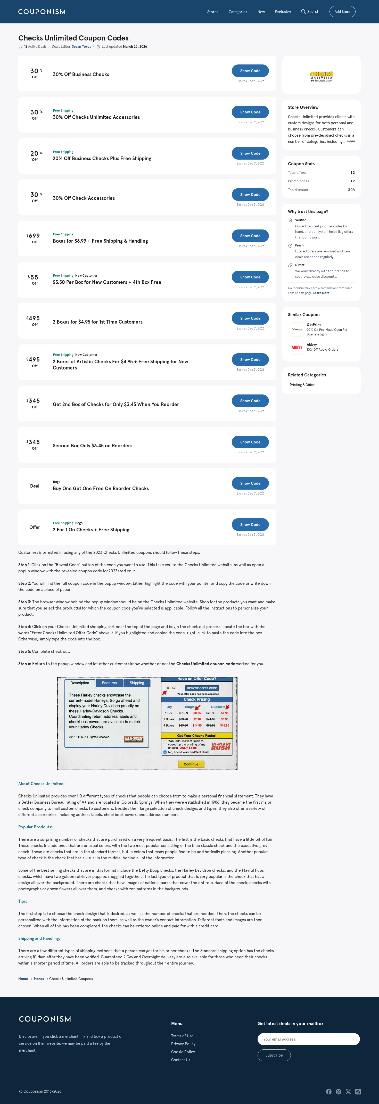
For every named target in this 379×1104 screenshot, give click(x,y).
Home (23, 978)
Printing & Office (302, 385)
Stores (212, 12)
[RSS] (357, 1091)
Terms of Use (182, 1035)
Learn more (321, 293)
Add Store (345, 12)
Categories (238, 12)
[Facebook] (328, 1091)
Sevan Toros (81, 46)
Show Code (250, 70)
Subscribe (274, 1055)
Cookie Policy (183, 1051)
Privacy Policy (183, 1043)
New (261, 12)
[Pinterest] (338, 1091)
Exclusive (283, 12)
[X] (347, 1091)
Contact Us (180, 1059)
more (351, 141)
